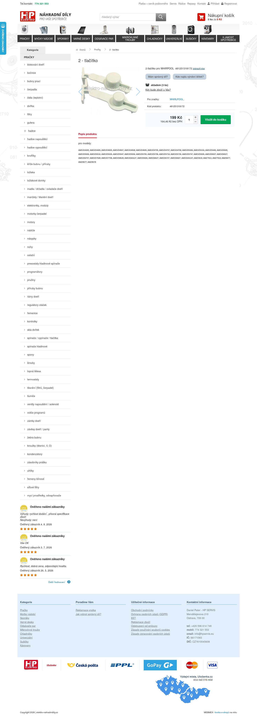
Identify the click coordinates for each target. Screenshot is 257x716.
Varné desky (27, 622)
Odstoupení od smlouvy (144, 626)
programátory (34, 271)
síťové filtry (33, 487)
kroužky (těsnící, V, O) (39, 445)
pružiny (31, 280)
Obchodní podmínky (142, 610)
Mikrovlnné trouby (30, 629)
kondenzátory (34, 454)
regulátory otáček (37, 305)
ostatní (31, 255)
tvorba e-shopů (222, 712)
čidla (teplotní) (35, 97)
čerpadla (32, 89)
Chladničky (26, 633)
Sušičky (24, 641)
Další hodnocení (57, 582)
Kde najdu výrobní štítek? (190, 76)
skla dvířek (33, 329)
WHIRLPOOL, (177, 99)
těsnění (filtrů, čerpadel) (40, 387)
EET (133, 618)
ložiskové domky (36, 180)
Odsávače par (28, 626)
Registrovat (230, 3)
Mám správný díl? (158, 76)
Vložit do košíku (215, 119)
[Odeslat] (161, 17)
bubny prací (33, 81)
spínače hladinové (37, 346)
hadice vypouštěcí (37, 147)
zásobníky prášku (37, 462)
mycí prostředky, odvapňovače (44, 495)
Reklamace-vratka (86, 610)
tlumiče (31, 396)
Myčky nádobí (27, 614)
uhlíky (30, 470)
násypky (31, 238)
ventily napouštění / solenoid (43, 404)
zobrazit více (199, 68)
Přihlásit (215, 3)
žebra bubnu (34, 437)
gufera (30, 122)
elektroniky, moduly (37, 205)
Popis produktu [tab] (87, 134)
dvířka (30, 106)
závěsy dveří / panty (38, 429)
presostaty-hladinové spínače (43, 263)
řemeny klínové (35, 479)
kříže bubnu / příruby (38, 164)
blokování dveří (35, 64)
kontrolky (32, 321)
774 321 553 (42, 3)
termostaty (33, 379)
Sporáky (24, 618)
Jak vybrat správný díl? (88, 614)
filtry (29, 114)
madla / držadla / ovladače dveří (45, 189)
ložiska (31, 172)
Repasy (191, 3)
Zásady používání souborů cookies (150, 629)
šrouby (31, 362)
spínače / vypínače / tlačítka (42, 338)
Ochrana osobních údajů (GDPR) (149, 614)
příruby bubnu (35, 288)
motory (31, 222)
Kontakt (201, 3)
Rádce (181, 3)
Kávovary (25, 645)
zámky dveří (34, 421)
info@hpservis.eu (200, 633)
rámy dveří (33, 296)
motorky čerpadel (37, 213)
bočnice (31, 72)
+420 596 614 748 (199, 626)
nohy (30, 247)
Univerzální (26, 637)
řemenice (32, 313)
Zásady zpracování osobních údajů (150, 633)
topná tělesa (34, 371)
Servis (173, 3)
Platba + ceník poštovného (153, 3)
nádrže (31, 230)
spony (30, 354)
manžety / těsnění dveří (40, 197)
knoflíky (31, 155)
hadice (31, 131)
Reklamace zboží (140, 622)
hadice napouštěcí (37, 139)
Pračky (24, 610)
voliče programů (36, 412)
